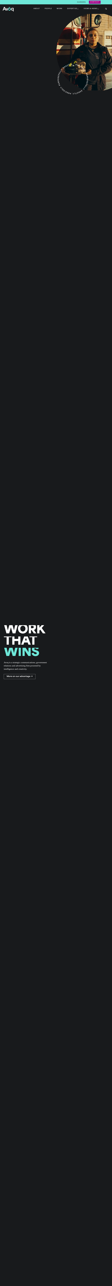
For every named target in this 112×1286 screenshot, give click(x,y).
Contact (94, 2)
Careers (81, 2)
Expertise (72, 8)
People (48, 8)
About (37, 8)
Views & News (90, 8)
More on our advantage (19, 677)
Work (59, 8)
